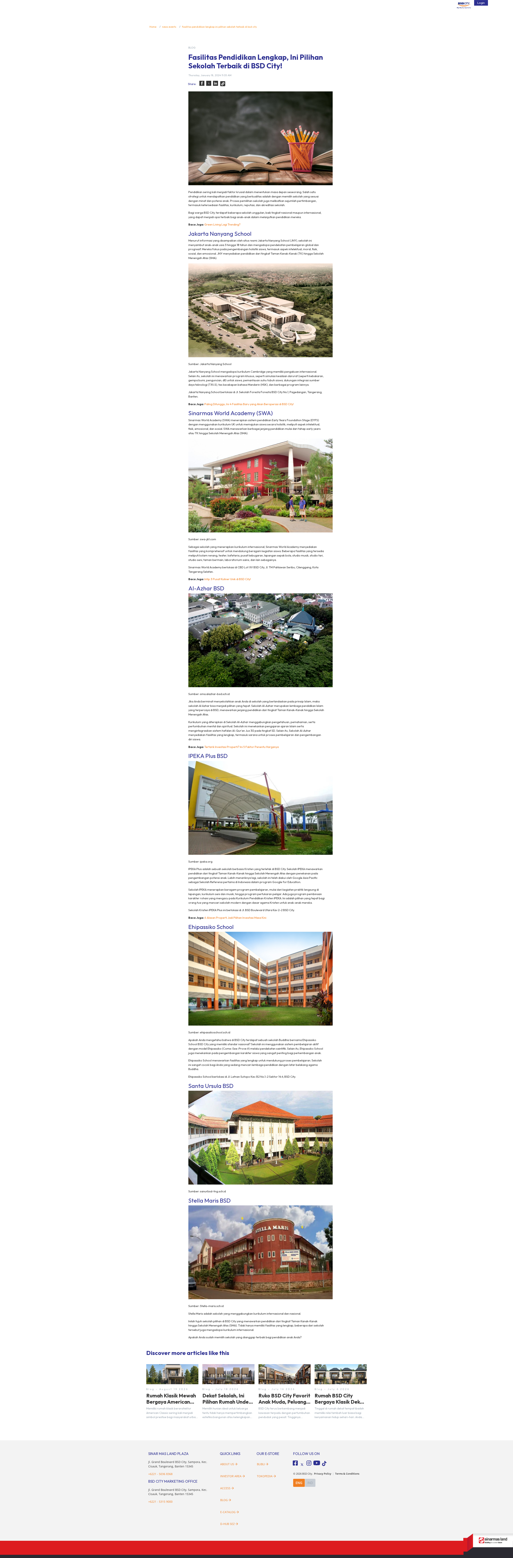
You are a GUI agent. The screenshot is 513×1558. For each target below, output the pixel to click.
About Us (227, 1464)
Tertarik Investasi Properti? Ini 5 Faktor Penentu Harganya (241, 747)
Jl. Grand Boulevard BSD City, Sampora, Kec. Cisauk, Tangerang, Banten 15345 (177, 1492)
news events (169, 26)
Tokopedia (265, 1476)
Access (225, 1488)
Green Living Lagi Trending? (222, 224)
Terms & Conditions (347, 1473)
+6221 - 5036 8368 (160, 1474)
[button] (201, 83)
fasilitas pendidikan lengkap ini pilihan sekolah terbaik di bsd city (219, 26)
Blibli (261, 1464)
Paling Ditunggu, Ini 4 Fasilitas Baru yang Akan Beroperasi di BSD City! (249, 404)
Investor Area (230, 1476)
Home (152, 26)
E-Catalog (228, 1512)
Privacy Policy (322, 1473)
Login (481, 3)
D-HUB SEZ (227, 1524)
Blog (224, 1500)
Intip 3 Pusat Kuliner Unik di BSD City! (227, 579)
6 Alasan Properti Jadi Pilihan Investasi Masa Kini (235, 918)
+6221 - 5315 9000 (160, 1501)
